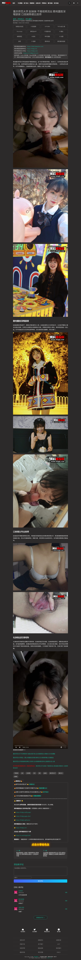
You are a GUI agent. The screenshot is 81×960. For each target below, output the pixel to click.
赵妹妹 (45, 773)
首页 (14, 19)
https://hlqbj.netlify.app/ (23, 812)
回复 (66, 892)
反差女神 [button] (38, 3)
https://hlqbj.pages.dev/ (23, 816)
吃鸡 (34, 773)
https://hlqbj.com (32, 51)
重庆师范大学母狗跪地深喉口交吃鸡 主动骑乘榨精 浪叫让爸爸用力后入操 (34, 761)
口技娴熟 (28, 773)
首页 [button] (14, 3)
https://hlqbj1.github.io (23, 820)
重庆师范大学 (53, 773)
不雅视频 (16, 773)
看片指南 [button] (50, 3)
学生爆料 (29, 19)
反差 (22, 773)
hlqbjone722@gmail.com (30, 53)
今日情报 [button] (20, 3)
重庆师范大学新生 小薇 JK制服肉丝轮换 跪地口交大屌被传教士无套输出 (33, 757)
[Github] (77, 3)
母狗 (39, 773)
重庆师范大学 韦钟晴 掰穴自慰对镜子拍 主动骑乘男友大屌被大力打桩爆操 (34, 754)
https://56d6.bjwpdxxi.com (35, 46)
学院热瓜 (21, 19)
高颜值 (15, 776)
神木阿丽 (15, 23)
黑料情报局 (36, 956)
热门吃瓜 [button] (26, 3)
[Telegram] (73, 3)
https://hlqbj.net (32, 49)
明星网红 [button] (32, 3)
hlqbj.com (49, 957)
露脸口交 (61, 773)
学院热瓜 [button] (44, 3)
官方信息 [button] (56, 3)
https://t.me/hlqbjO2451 (23, 835)
